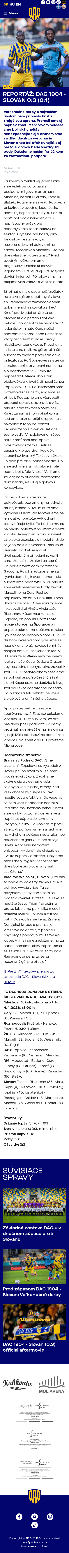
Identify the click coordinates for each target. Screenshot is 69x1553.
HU (12, 4)
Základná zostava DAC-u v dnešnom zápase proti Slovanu (32, 1233)
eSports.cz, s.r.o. (36, 1542)
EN (18, 4)
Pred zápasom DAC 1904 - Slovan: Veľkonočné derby (32, 1292)
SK (5, 4)
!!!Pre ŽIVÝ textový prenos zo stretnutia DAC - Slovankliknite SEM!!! (29, 976)
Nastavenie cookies (34, 1546)
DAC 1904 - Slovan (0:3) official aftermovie (29, 1347)
